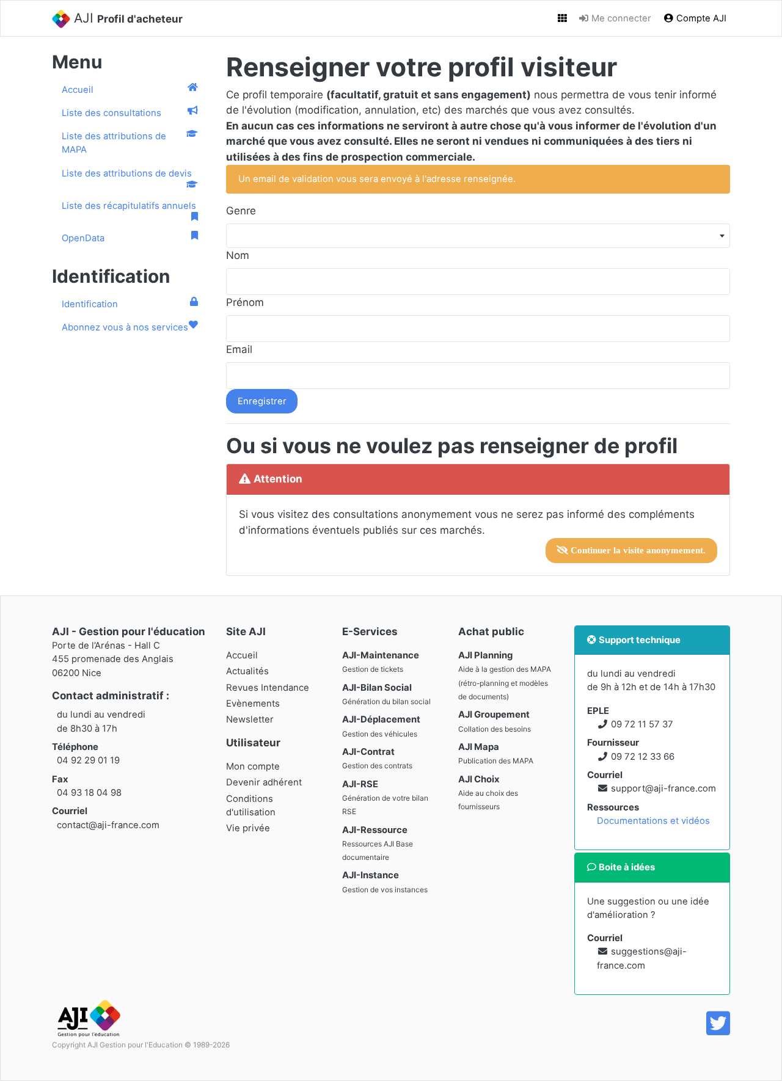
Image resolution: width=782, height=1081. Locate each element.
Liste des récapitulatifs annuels (129, 205)
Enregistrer (262, 401)
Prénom (245, 302)
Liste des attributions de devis (127, 173)
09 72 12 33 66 (642, 756)
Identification (90, 304)
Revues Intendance (267, 687)
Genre (241, 211)
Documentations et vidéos (653, 820)
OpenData (83, 238)
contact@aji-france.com (108, 825)
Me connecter (620, 18)
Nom (237, 255)
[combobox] (478, 236)
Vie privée (248, 828)
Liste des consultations (111, 112)
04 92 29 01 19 (88, 760)
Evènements (253, 703)
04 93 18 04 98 (89, 792)
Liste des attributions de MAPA (114, 143)
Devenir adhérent (264, 782)
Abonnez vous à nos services (125, 327)
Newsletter (250, 719)
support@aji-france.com (663, 788)
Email (239, 349)
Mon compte (253, 766)
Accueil (77, 89)
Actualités (247, 671)
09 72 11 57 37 (642, 724)
